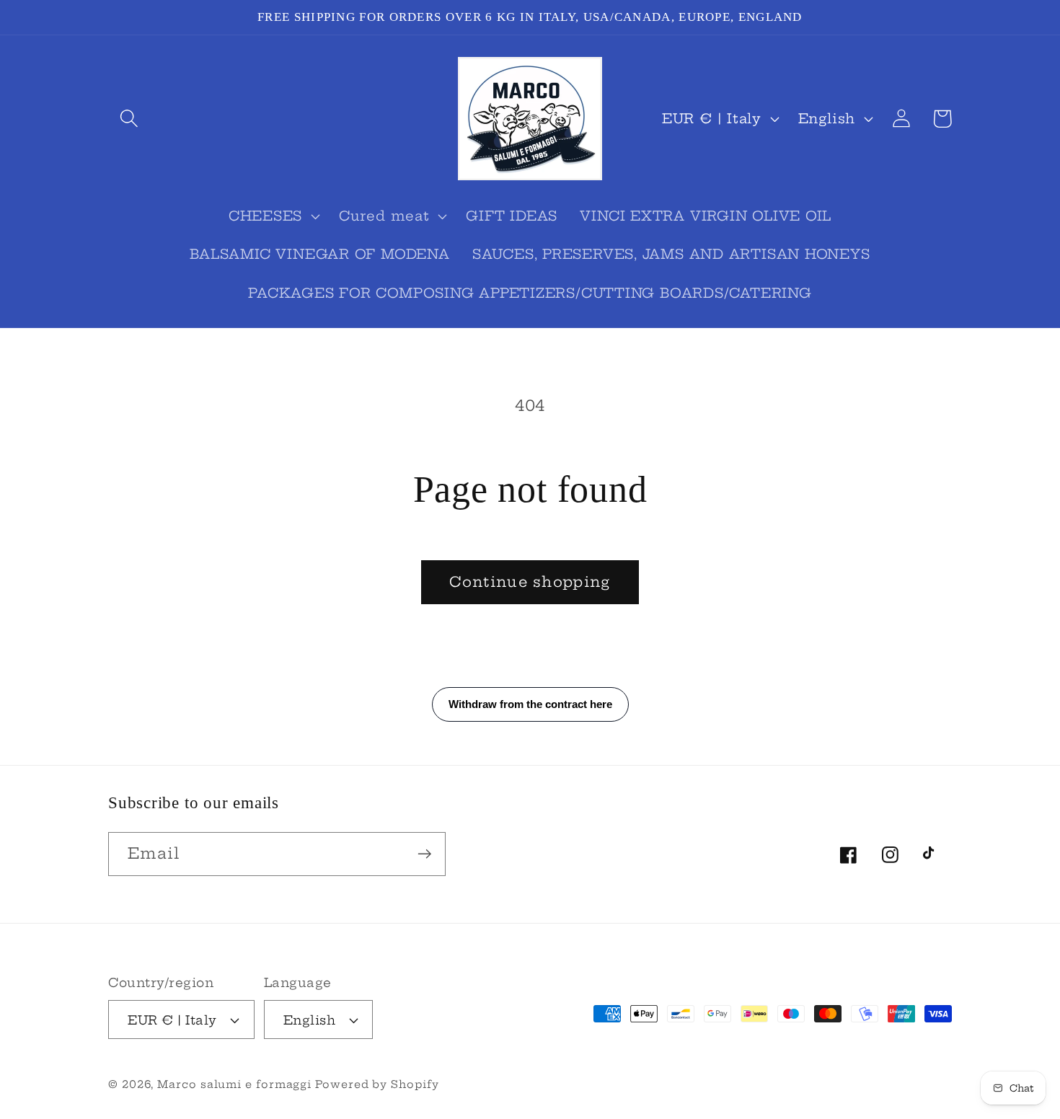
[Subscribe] (424, 854)
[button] (128, 118)
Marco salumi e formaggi (236, 1084)
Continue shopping (529, 582)
